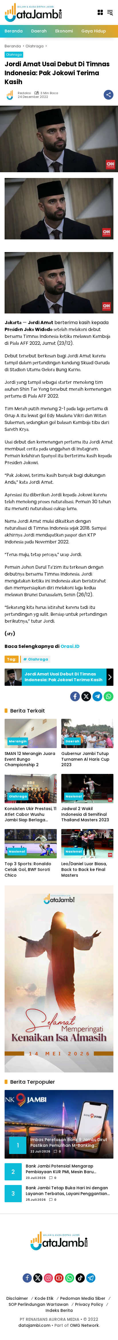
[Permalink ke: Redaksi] (11, 95)
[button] (110, 12)
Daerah (72, 741)
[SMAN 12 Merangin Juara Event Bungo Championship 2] (31, 733)
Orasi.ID (70, 646)
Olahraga (14, 54)
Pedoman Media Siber (82, 1298)
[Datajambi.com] (33, 12)
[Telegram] (97, 696)
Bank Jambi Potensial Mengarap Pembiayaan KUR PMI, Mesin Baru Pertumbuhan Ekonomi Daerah (60, 1169)
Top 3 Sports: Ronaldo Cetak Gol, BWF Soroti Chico (28, 869)
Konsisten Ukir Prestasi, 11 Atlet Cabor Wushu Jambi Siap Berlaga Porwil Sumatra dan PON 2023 (30, 814)
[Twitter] (86, 696)
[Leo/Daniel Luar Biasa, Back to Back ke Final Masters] (87, 843)
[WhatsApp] (108, 696)
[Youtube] (59, 1278)
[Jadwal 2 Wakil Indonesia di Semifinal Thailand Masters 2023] (87, 788)
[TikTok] (80, 1278)
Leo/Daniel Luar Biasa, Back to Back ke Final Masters (84, 869)
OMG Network (84, 1325)
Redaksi (24, 93)
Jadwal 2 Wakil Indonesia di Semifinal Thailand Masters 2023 (85, 814)
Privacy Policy (89, 1304)
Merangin (18, 741)
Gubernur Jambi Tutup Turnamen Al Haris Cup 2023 (85, 759)
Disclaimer (17, 1298)
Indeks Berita (59, 1310)
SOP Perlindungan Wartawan (38, 1304)
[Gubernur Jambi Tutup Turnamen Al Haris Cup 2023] (87, 733)
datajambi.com (34, 1325)
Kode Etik (44, 1298)
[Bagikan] (108, 95)
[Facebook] (75, 696)
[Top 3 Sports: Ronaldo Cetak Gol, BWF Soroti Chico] (31, 843)
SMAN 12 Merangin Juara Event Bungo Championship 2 (30, 759)
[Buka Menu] (100, 12)
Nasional (74, 796)
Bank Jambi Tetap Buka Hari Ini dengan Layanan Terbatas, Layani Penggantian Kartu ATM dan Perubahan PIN (67, 1190)
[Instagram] (48, 1278)
